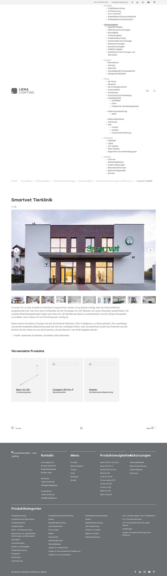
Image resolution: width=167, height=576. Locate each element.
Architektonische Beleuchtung (22, 519)
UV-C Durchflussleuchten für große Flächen (136, 524)
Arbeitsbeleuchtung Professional (60, 516)
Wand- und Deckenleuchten (22, 530)
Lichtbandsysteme (18, 523)
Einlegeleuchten (17, 526)
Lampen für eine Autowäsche (59, 555)
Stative (50, 533)
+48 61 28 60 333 (47, 495)
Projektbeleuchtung (18, 516)
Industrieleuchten (18, 543)
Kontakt (73, 480)
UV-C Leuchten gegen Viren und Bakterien (138, 516)
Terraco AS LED (106, 484)
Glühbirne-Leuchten (93, 530)
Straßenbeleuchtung (19, 550)
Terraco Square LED (107, 480)
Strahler (51, 519)
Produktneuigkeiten (115, 455)
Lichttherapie (127, 529)
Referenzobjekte (77, 466)
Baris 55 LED (105, 473)
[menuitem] (108, 6)
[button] (154, 91)
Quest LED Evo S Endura (109, 462)
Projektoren (15, 554)
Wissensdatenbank (137, 462)
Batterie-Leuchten (92, 533)
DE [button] (147, 91)
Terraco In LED (105, 487)
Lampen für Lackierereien (58, 548)
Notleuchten (16, 557)
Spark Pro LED (105, 491)
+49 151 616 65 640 (100, 2)
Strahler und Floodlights (20, 547)
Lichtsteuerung (17, 561)
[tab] (17, 301)
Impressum (134, 473)
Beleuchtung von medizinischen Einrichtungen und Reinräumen (23, 534)
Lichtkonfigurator (136, 470)
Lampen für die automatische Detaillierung (64, 551)
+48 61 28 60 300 (47, 482)
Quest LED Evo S (106, 466)
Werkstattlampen (54, 544)
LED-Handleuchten (55, 526)
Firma (73, 473)
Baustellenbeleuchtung (57, 523)
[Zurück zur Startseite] (23, 91)
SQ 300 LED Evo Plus (108, 470)
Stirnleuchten (53, 537)
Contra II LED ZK (106, 477)
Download (74, 477)
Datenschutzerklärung (138, 466)
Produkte (74, 462)
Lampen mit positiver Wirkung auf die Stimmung (136, 533)
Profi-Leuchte (53, 530)
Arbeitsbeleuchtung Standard (96, 516)
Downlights (15, 540)
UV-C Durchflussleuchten (132, 519)
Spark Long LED (106, 494)
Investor (74, 470)
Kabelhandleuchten (55, 540)
